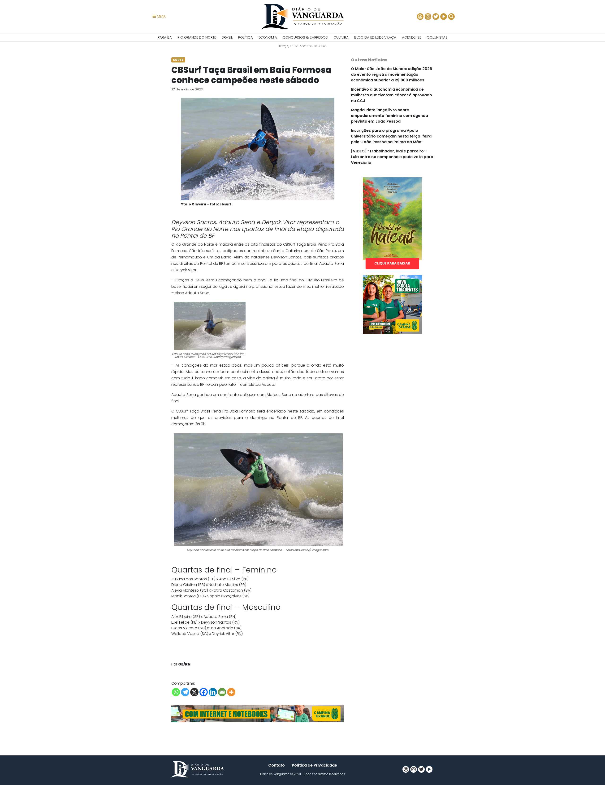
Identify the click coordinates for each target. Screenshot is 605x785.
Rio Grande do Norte (196, 37)
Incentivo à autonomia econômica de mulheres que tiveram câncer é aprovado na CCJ (391, 95)
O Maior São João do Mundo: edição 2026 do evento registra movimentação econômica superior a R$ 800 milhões (391, 74)
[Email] (222, 692)
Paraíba (165, 37)
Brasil (227, 37)
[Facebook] (203, 692)
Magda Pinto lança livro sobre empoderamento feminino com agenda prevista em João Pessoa (389, 115)
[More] (231, 692)
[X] (194, 692)
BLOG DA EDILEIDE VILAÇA (375, 37)
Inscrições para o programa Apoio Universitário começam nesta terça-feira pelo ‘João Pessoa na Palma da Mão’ (391, 136)
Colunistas (437, 37)
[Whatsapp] (176, 692)
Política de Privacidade (314, 765)
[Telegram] (185, 692)
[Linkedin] (213, 692)
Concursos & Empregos (305, 37)
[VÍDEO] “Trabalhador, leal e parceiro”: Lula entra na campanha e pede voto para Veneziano (392, 156)
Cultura (341, 37)
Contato (276, 765)
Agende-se (411, 37)
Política (245, 37)
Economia (268, 37)
